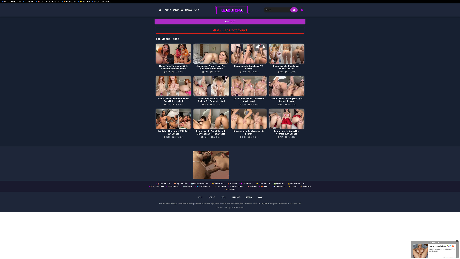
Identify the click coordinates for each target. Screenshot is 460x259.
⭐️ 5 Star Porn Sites (263, 184)
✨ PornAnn (292, 186)
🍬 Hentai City (252, 186)
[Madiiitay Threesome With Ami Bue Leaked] (173, 119)
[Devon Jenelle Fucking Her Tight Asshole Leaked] (286, 86)
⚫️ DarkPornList (173, 186)
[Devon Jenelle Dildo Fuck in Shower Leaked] (286, 54)
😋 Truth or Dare (217, 184)
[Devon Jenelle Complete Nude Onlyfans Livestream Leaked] (211, 119)
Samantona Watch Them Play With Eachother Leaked (211, 67)
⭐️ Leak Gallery (85, 1)
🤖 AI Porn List (188, 186)
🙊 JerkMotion (231, 189)
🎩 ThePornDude (220, 186)
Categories (178, 10)
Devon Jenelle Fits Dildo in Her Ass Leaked (249, 100)
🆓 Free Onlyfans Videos (199, 184)
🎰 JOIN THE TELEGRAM (12, 1)
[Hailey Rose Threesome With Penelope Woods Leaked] (173, 54)
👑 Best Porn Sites (70, 1)
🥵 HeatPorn (265, 186)
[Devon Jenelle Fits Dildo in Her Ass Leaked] (249, 86)
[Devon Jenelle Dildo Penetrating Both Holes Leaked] (173, 86)
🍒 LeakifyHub (29, 1)
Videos (168, 10)
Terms (249, 197)
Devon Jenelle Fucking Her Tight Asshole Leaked (287, 100)
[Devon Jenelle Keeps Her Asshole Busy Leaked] (286, 119)
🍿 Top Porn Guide (180, 184)
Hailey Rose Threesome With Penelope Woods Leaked (173, 67)
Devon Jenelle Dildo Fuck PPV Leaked (249, 67)
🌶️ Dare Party (232, 184)
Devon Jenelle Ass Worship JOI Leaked (248, 132)
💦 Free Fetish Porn (203, 186)
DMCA (260, 197)
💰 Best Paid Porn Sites (296, 184)
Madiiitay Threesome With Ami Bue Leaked (173, 132)
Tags (196, 10)
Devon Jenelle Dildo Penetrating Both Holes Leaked (173, 100)
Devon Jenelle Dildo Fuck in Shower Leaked (286, 67)
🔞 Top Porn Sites (164, 184)
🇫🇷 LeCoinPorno (279, 186)
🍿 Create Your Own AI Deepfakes (49, 1)
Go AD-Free (230, 22)
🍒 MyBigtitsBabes (157, 186)
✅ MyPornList (279, 184)
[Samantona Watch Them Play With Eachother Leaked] (211, 54)
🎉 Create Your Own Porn (102, 1)
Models (188, 10)
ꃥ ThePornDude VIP (236, 186)
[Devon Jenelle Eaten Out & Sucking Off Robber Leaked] (211, 86)
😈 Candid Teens (246, 184)
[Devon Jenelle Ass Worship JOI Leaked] (249, 119)
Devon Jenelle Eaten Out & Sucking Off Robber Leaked (211, 100)
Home (160, 10)
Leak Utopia (227, 208)
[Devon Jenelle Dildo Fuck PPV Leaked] (249, 54)
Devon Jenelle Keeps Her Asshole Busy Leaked (286, 132)
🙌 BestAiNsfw (305, 186)
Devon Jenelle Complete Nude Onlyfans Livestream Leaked (211, 132)
